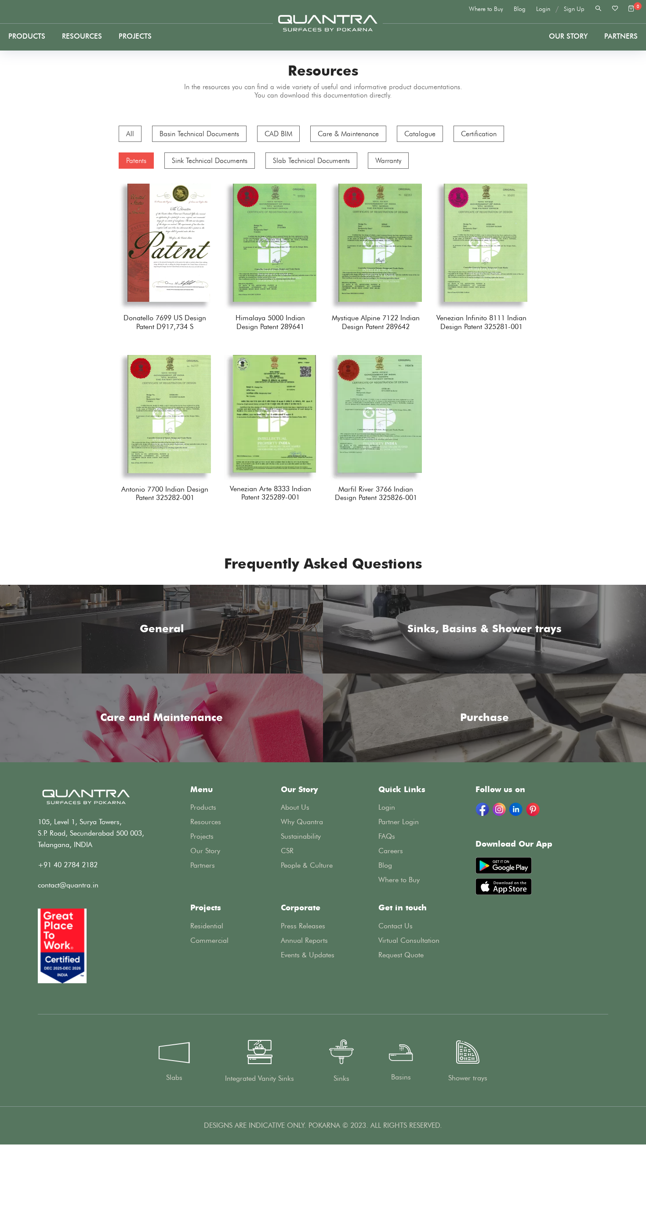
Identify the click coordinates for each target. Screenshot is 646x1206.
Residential (206, 926)
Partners (202, 865)
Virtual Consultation (408, 940)
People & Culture (307, 865)
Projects (135, 36)
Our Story (568, 36)
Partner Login (398, 822)
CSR (287, 851)
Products (26, 36)
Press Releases (303, 926)
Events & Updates (307, 955)
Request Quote (401, 955)
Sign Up (574, 9)
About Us (295, 807)
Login (543, 9)
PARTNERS (621, 36)
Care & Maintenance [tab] (348, 134)
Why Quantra (302, 822)
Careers (390, 851)
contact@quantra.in (68, 885)
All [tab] (130, 134)
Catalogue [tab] (420, 134)
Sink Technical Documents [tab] (209, 160)
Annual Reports (304, 940)
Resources (82, 36)
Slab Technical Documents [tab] (311, 160)
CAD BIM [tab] (278, 134)
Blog (520, 9)
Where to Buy (486, 9)
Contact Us (395, 926)
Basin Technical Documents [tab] (199, 134)
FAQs (386, 836)
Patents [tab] (136, 160)
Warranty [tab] (388, 160)
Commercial (209, 940)
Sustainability (301, 836)
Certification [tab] (479, 134)
